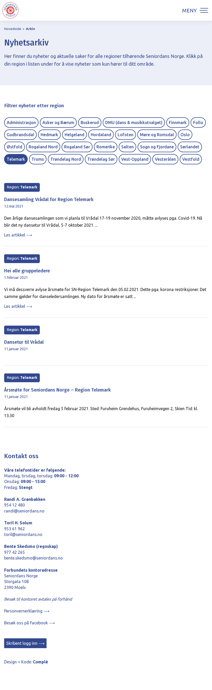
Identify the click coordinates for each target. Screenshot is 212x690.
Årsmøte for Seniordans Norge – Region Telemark (57, 390)
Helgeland (74, 134)
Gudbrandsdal (20, 134)
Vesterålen (165, 159)
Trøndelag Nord (65, 159)
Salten (127, 146)
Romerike (105, 146)
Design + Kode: (26, 662)
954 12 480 (14, 505)
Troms (38, 159)
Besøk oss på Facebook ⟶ (29, 622)
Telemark (16, 159)
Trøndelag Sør (101, 159)
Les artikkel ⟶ (18, 235)
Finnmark (178, 122)
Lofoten (125, 134)
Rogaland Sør (77, 146)
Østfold (14, 146)
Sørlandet (189, 146)
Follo (198, 122)
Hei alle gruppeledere (27, 271)
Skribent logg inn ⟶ (25, 643)
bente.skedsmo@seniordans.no (33, 558)
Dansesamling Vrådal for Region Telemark (49, 199)
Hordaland (101, 134)
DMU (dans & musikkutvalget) (133, 122)
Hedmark (49, 134)
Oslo (185, 134)
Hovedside (12, 29)
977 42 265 (14, 552)
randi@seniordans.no (24, 511)
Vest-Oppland (134, 159)
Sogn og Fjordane (157, 146)
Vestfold (190, 159)
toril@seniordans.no (23, 534)
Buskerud (90, 122)
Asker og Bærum (58, 122)
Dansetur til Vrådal (24, 342)
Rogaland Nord (43, 146)
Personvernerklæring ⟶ (26, 611)
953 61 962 (14, 528)
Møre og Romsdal (157, 134)
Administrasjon (21, 122)
